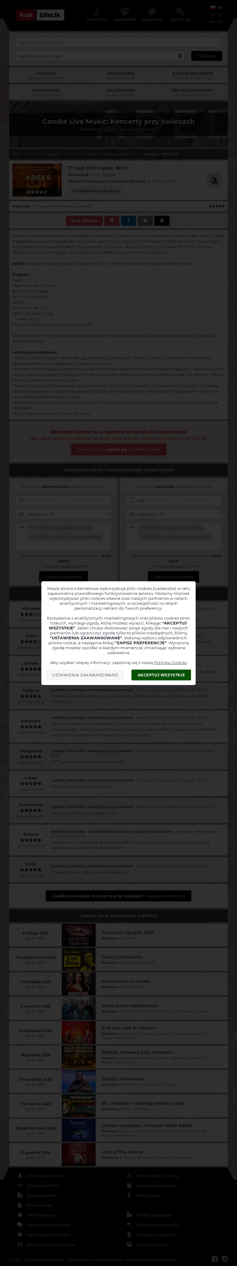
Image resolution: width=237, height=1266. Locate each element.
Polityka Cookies (170, 662)
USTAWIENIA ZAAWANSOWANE (85, 675)
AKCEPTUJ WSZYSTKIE (161, 675)
